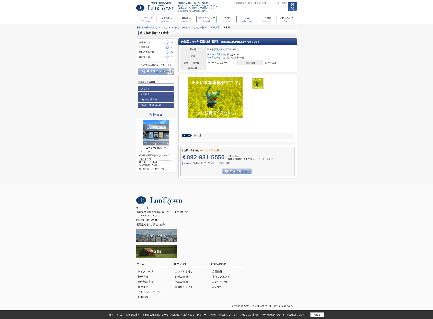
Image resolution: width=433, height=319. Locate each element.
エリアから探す (184, 271)
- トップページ (144, 271)
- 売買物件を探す (183, 286)
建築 (246, 19)
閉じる (317, 314)
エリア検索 (166, 19)
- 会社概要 (142, 286)
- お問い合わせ (219, 281)
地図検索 (186, 19)
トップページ (146, 19)
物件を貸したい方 (206, 19)
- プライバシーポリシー (149, 291)
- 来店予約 (216, 286)
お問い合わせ (286, 19)
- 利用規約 (142, 297)
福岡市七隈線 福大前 (151, 105)
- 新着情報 (142, 276)
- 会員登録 (216, 271)
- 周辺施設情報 (144, 281)
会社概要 (266, 19)
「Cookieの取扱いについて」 (273, 315)
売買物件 (226, 19)
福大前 (226, 57)
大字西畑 (227, 49)
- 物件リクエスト (220, 276)
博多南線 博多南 (149, 99)
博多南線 (211, 54)
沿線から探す (182, 276)
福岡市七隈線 (213, 57)
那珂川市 (218, 49)
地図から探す (182, 281)
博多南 (221, 54)
